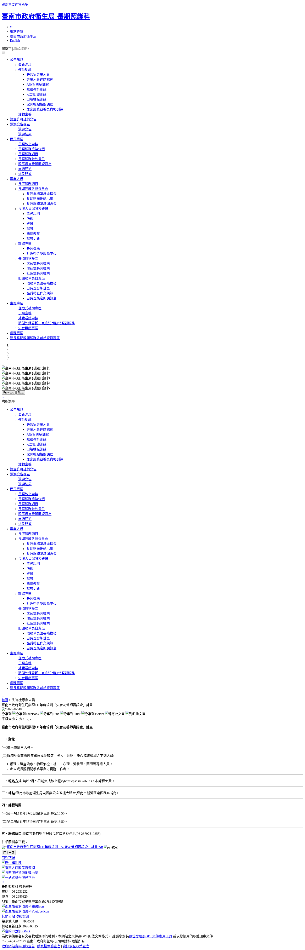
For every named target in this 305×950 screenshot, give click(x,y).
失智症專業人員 (38, 74)
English (15, 40)
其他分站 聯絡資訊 (15, 916)
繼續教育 (33, 233)
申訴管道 (25, 169)
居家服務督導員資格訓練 (45, 109)
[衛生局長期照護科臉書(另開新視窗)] (23, 906)
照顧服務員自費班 (31, 278)
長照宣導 (25, 313)
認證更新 (33, 238)
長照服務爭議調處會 (41, 204)
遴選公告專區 (20, 124)
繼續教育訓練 (36, 89)
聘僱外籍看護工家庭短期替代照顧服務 (46, 323)
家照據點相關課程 (40, 104)
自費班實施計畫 (38, 288)
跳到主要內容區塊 (15, 4)
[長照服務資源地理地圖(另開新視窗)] (20, 873)
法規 (30, 218)
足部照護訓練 (36, 94)
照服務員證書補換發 (41, 283)
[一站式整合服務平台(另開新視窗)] (18, 878)
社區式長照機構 (38, 273)
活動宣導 (25, 114)
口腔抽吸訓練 (36, 99)
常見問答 (25, 174)
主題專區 (16, 303)
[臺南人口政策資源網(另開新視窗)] (18, 868)
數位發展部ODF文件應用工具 (150, 936)
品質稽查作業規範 (40, 293)
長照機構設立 (28, 258)
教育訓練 (25, 69)
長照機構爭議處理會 (41, 194)
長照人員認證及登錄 (33, 209)
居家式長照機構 (38, 263)
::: (11, 27)
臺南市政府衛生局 (23, 36)
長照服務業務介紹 (31, 149)
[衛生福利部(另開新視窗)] (12, 863)
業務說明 (33, 213)
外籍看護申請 (28, 318)
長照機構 (33, 248)
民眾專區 (16, 139)
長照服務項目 (28, 154)
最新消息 (25, 64)
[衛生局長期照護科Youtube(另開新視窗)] (25, 911)
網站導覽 (16, 31)
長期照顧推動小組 (40, 199)
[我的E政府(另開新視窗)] (16, 931)
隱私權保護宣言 (48, 946)
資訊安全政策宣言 (76, 946)
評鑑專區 (25, 243)
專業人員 (16, 179)
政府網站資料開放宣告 (18, 946)
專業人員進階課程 (40, 79)
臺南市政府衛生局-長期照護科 (46, 16)
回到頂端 (8, 858)
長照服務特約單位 (31, 159)
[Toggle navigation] (3, 51)
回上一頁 (8, 852)
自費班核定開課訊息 (41, 298)
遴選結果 (25, 134)
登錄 (30, 223)
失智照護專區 (28, 328)
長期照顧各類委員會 (33, 189)
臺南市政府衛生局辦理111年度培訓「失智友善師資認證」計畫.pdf (55, 847)
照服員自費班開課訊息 (34, 164)
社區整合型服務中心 (41, 253)
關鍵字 (7, 48)
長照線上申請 (28, 144)
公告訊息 (16, 59)
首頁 (5, 700)
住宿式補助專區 (29, 308)
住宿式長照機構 (38, 268)
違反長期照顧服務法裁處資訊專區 (35, 338)
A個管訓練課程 (38, 84)
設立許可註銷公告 (23, 119)
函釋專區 (16, 333)
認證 (30, 228)
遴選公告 (25, 129)
